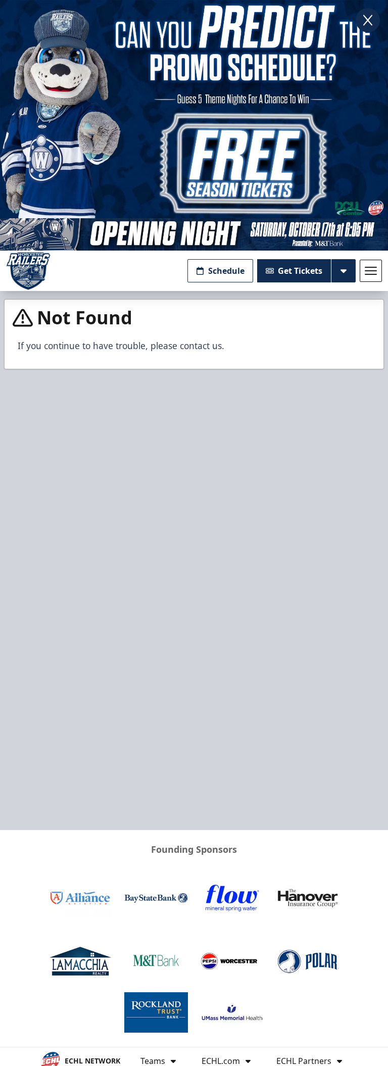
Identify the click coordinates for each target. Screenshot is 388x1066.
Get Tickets (300, 270)
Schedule (226, 270)
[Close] (368, 20)
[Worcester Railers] (28, 271)
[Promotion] (194, 234)
